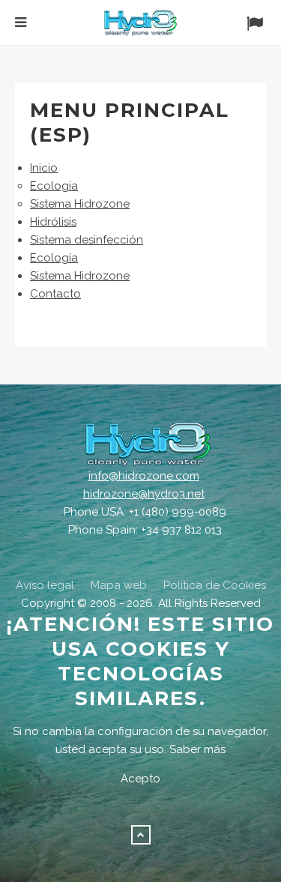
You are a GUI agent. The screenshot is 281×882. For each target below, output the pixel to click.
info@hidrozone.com (143, 476)
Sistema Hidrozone (80, 204)
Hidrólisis (53, 222)
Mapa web (119, 585)
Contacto (55, 293)
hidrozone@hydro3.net (144, 494)
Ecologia (54, 186)
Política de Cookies (214, 585)
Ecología (54, 258)
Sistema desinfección (86, 240)
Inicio (44, 168)
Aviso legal (45, 585)
